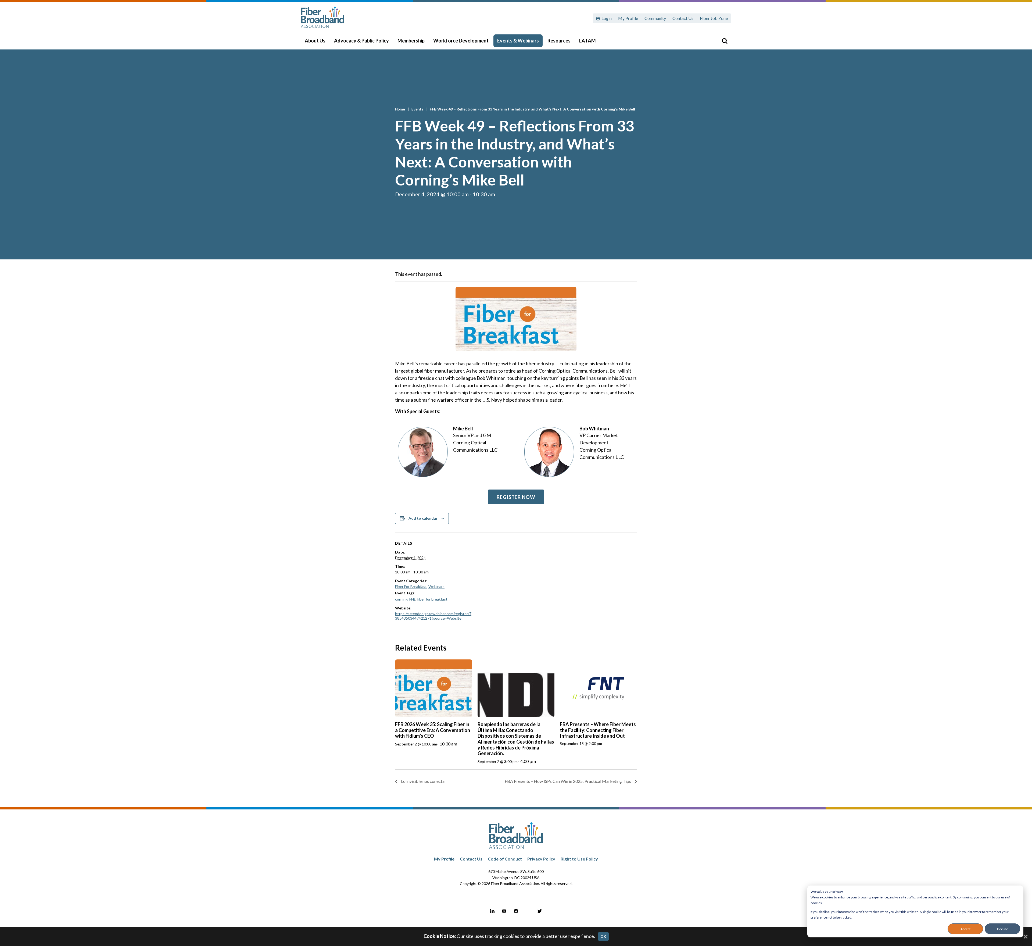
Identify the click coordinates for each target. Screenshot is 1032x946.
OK (603, 936)
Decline (1002, 929)
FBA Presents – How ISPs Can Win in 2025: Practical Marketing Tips (568, 781)
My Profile (628, 18)
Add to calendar (423, 518)
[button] (516, 497)
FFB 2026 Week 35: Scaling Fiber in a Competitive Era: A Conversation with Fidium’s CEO (432, 730)
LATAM (587, 41)
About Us (315, 41)
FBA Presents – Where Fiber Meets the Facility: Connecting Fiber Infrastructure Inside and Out (598, 730)
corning (401, 599)
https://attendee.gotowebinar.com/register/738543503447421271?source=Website (433, 615)
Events (417, 109)
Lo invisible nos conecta (422, 781)
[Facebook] (516, 911)
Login (606, 18)
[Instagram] (528, 911)
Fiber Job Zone (714, 18)
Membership (411, 41)
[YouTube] (504, 911)
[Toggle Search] (724, 40)
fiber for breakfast (432, 599)
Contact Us (682, 18)
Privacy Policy (541, 858)
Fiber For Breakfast (411, 586)
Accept (965, 929)
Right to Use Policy (579, 858)
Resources (559, 41)
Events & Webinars (518, 41)
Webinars (436, 586)
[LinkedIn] (492, 911)
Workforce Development (461, 41)
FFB (412, 599)
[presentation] (433, 688)
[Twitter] (539, 911)
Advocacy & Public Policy (361, 41)
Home (400, 109)
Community (655, 18)
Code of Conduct (505, 858)
